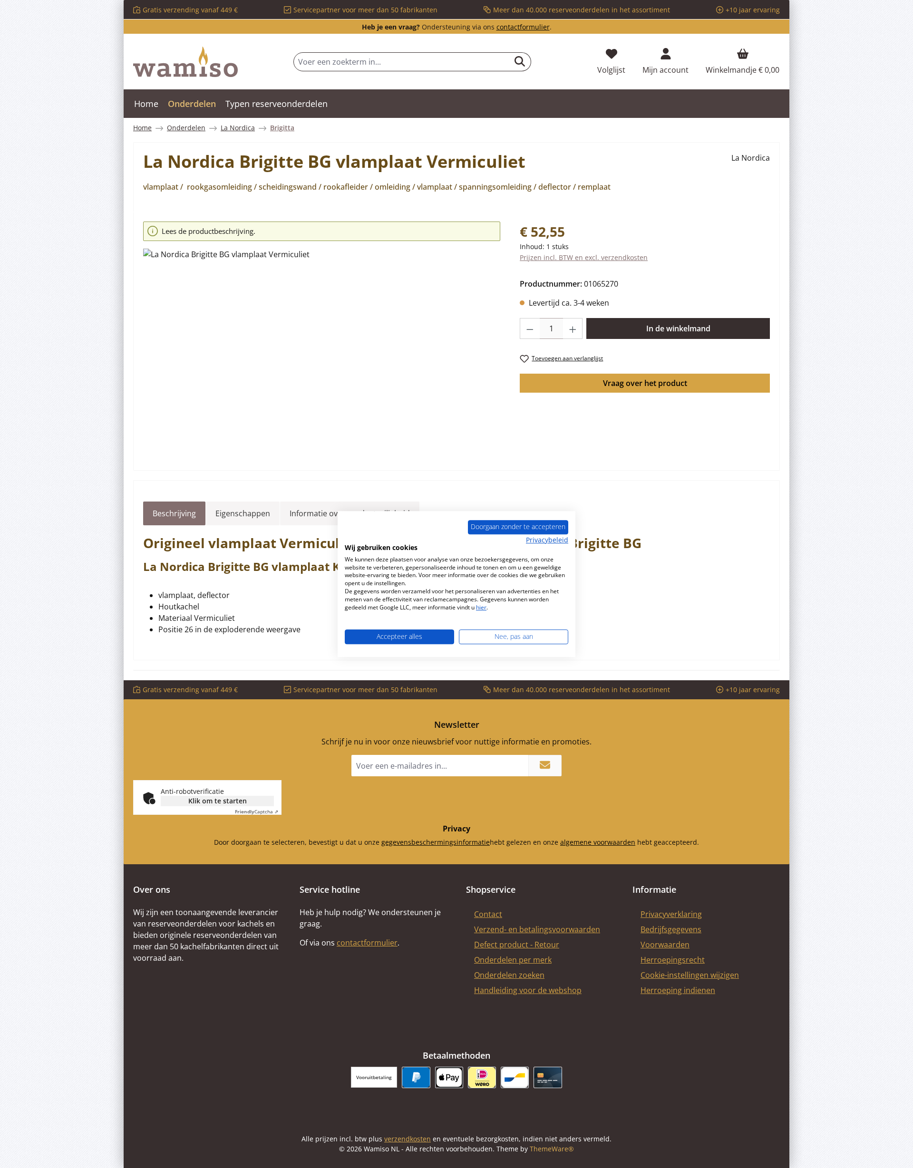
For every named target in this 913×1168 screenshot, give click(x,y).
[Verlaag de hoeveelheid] (530, 328)
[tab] (174, 513)
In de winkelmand (678, 328)
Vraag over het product (645, 383)
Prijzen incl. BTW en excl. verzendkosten (584, 257)
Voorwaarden (665, 944)
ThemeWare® (552, 1148)
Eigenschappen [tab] (242, 513)
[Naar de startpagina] (185, 62)
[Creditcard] (548, 1077)
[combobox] (401, 61)
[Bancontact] (515, 1077)
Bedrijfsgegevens (671, 929)
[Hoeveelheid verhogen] (573, 328)
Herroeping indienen (678, 990)
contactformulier (523, 26)
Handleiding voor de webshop (528, 990)
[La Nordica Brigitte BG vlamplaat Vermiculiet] (321, 351)
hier (481, 607)
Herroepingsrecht (673, 960)
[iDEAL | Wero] (482, 1077)
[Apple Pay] (449, 1077)
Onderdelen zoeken (509, 975)
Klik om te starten (217, 800)
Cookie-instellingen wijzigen (690, 975)
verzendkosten (407, 1138)
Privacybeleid (547, 539)
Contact (488, 914)
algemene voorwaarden (597, 842)
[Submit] (545, 765)
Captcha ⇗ (256, 811)
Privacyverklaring (671, 914)
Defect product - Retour (516, 944)
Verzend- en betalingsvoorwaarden (537, 929)
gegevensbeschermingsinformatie (435, 842)
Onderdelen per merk (513, 960)
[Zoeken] (520, 61)
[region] (322, 337)
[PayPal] (416, 1077)
